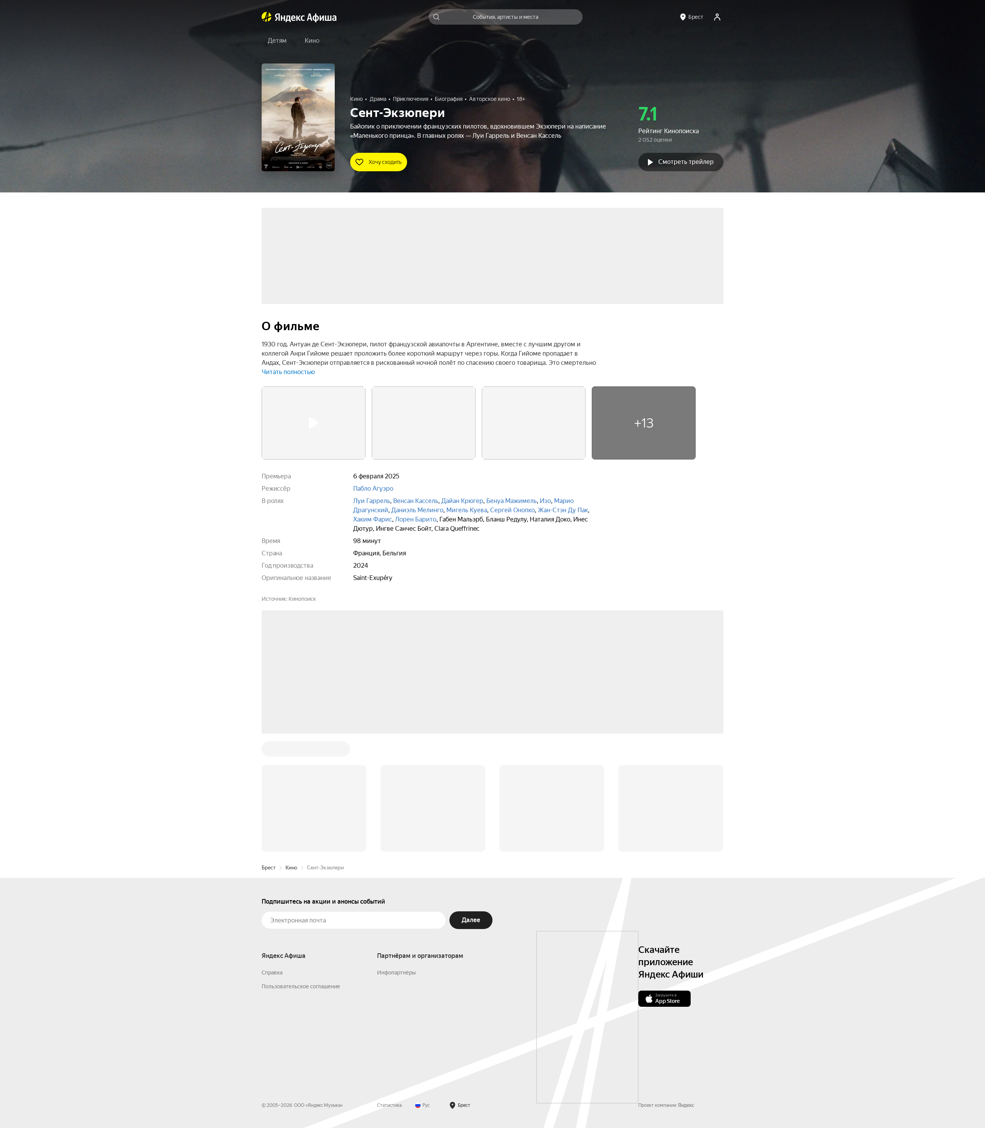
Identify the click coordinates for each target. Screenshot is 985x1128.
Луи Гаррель (371, 501)
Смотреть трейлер (686, 161)
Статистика (389, 988)
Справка (272, 856)
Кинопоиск (302, 599)
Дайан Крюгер (462, 501)
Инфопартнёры (396, 856)
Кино (291, 751)
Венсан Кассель (415, 501)
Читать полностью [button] (288, 372)
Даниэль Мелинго (417, 510)
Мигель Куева (466, 510)
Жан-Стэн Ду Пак (563, 510)
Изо (545, 501)
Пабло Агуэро (373, 488)
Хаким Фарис (372, 519)
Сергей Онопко (512, 510)
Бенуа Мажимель (511, 501)
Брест (268, 751)
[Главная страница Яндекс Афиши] (267, 17)
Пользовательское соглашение (301, 870)
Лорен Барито (415, 519)
